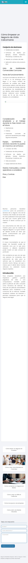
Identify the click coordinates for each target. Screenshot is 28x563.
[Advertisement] (14, 19)
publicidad (6, 211)
